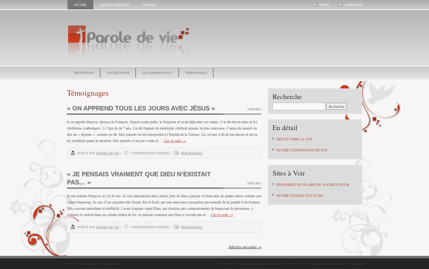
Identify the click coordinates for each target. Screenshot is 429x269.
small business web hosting (260, 263)
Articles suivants (245, 247)
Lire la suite (175, 140)
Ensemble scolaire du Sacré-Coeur (312, 184)
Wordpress (89, 263)
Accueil (80, 5)
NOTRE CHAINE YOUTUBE (299, 195)
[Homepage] (130, 60)
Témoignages (196, 73)
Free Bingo (357, 263)
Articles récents (115, 5)
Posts (324, 5)
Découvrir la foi (294, 138)
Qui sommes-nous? (157, 73)
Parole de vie (107, 153)
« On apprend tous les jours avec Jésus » (141, 108)
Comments (354, 5)
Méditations (84, 73)
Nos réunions (118, 73)
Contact (149, 5)
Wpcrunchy (113, 263)
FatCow (316, 263)
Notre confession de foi (301, 149)
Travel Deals (333, 263)
